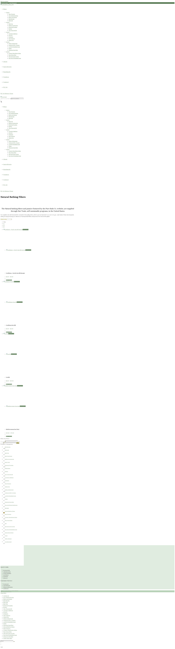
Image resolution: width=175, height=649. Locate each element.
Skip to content (4, 1)
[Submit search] (14, 641)
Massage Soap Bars (9, 502)
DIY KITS (5, 612)
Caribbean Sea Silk (11, 325)
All (3, 227)
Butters (6, 471)
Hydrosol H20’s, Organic (9, 620)
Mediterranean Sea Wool (12, 429)
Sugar (6, 535)
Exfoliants (7, 480)
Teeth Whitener (8, 538)
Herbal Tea (7, 486)
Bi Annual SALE (6, 570)
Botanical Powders (9, 465)
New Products (8, 514)
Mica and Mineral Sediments (11, 505)
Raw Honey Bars (8, 520)
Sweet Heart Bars (7, 638)
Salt (5, 523)
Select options (9, 280)
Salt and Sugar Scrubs (10, 526)
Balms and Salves (7, 599)
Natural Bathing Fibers (10, 511)
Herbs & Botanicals (9, 489)
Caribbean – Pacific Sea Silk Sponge (15, 273)
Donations (5, 576)
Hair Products (8, 483)
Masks (6, 499)
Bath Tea (7, 453)
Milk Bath (7, 508)
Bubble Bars (7, 468)
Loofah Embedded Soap (10, 496)
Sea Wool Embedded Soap (11, 529)
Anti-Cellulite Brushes (8, 597)
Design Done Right (8, 591)
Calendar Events (7, 571)
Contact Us (5, 588)
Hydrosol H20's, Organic (10, 492)
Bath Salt (7, 450)
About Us (5, 578)
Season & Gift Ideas (8, 636)
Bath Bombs (7, 447)
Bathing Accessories (9, 459)
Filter (18, 442)
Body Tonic (7, 462)
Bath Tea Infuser (8, 456)
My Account (6, 584)
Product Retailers (7, 573)
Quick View (25, 229)
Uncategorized (8, 541)
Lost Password (13, 3)
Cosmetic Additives (9, 477)
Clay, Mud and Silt (9, 474)
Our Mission (6, 575)
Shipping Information (8, 587)
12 (3, 223)
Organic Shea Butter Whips (11, 517)
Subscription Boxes (9, 532)
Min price (3, 441)
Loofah (8, 377)
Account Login (4, 3)
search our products (6, 98)
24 (3, 225)
